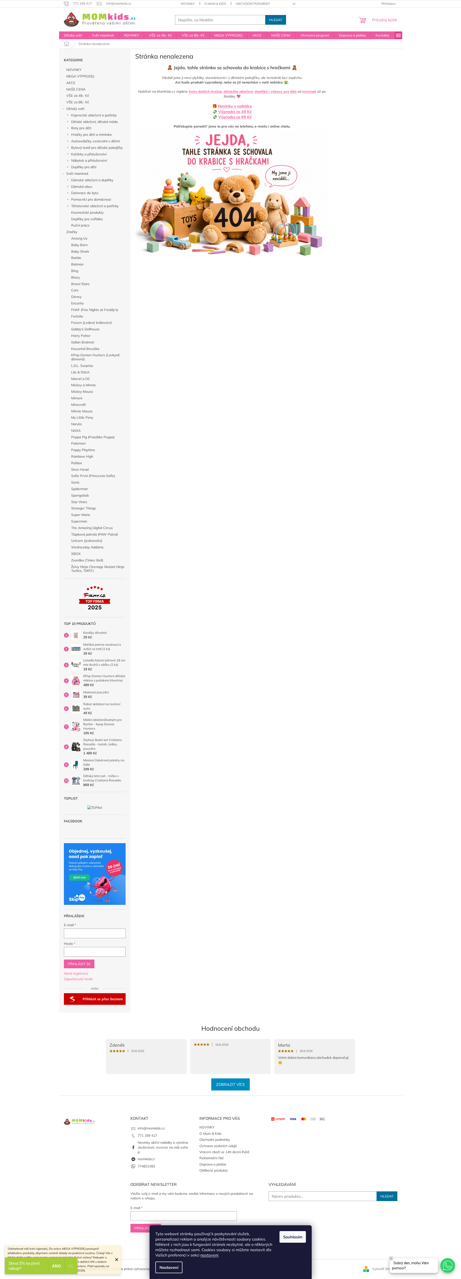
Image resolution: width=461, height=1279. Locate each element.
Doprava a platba (212, 1164)
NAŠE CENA (75, 89)
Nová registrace (76, 973)
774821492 (146, 1166)
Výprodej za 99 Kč (235, 116)
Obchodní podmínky (253, 4)
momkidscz (146, 1159)
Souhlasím (292, 1236)
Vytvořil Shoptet (384, 1269)
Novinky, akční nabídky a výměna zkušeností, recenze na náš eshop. (163, 1147)
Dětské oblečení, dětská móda (94, 122)
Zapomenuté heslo (78, 979)
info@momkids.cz (151, 1128)
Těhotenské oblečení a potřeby (95, 206)
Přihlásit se (79, 964)
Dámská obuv (81, 186)
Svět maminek (77, 173)
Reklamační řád (211, 1158)
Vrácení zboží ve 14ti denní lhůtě (224, 1152)
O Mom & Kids (215, 4)
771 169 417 (147, 1135)
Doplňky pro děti (83, 167)
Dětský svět (75, 108)
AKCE (70, 83)
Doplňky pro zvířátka (87, 219)
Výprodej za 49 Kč (235, 111)
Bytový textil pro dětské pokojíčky (97, 147)
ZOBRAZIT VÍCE (230, 1084)
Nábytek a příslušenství (89, 160)
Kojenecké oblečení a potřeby (94, 115)
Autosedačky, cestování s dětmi (95, 141)
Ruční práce (80, 225)
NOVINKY (188, 4)
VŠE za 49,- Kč (77, 95)
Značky (71, 232)
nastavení (209, 1255)
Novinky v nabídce (235, 106)
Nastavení (168, 1267)
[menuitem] (73, 35)
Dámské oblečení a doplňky (92, 180)
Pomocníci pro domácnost (91, 199)
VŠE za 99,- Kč (77, 102)
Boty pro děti (81, 128)
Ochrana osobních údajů (218, 1146)
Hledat (275, 20)
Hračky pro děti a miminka (91, 134)
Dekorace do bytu (84, 193)
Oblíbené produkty (213, 1170)
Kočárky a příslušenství (88, 154)
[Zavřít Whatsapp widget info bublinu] (391, 1258)
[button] (447, 1265)
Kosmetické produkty (87, 212)
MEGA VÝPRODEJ (80, 76)
